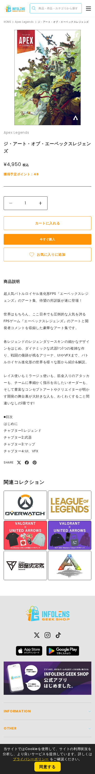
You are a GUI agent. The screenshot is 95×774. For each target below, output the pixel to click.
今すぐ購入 (47, 239)
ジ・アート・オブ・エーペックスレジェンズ (63, 22)
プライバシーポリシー (31, 759)
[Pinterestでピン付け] (34, 462)
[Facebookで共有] (27, 462)
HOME (7, 22)
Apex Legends (24, 22)
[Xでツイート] (19, 462)
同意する (47, 767)
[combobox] (56, 8)
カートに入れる (47, 223)
